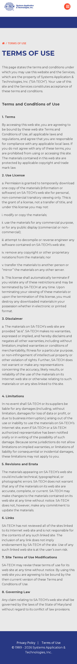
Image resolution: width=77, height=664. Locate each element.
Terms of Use (51, 643)
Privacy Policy (26, 643)
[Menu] (67, 6)
